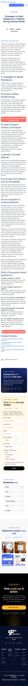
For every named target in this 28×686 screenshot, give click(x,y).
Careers (24, 655)
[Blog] (3, 359)
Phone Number (8, 437)
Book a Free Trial (14, 607)
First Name (7, 417)
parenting (18, 29)
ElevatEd (12, 29)
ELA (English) (9, 454)
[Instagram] (12, 388)
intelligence (12, 164)
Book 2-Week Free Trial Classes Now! (14, 331)
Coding (7, 457)
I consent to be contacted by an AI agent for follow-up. (14, 463)
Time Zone (7, 443)
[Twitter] (8, 388)
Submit (14, 468)
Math (7, 452)
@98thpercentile (18, 537)
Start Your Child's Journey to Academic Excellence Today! (13, 119)
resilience (9, 207)
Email (5, 430)
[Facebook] (4, 388)
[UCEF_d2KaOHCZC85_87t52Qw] (17, 643)
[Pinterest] (15, 388)
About (23, 652)
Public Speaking (10, 459)
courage (3, 87)
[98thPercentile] (8, 2)
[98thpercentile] (13, 643)
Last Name (7, 424)
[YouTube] (19, 388)
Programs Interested (10, 450)
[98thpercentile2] (6, 643)
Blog (16, 652)
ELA (2, 655)
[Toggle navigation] (26, 5)
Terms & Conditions (24, 664)
